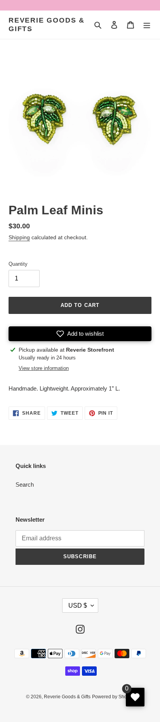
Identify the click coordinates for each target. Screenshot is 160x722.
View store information (44, 368)
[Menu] (147, 24)
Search (25, 484)
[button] (80, 333)
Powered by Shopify (113, 696)
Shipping (19, 237)
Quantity (18, 264)
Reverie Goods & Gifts (47, 24)
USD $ (77, 605)
